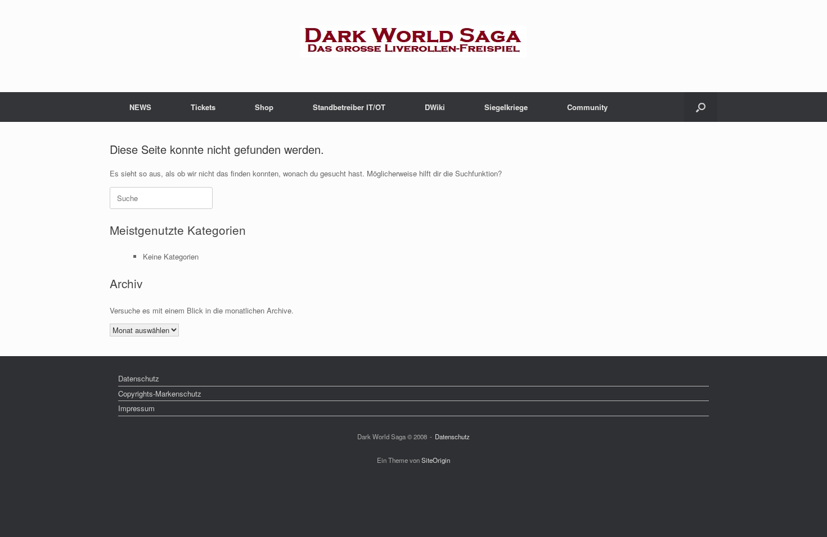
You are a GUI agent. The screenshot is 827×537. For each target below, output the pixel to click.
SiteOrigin (435, 460)
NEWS (140, 107)
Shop (264, 107)
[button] (700, 107)
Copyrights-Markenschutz (159, 393)
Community (587, 107)
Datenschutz (138, 378)
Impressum (136, 408)
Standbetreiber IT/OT (349, 107)
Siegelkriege (506, 107)
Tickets (203, 107)
